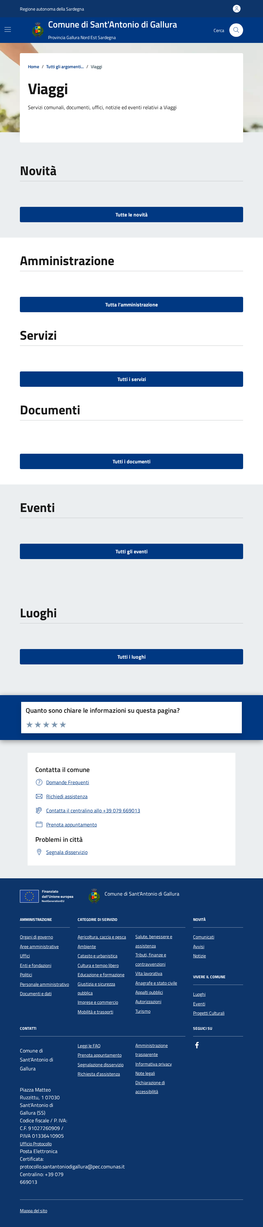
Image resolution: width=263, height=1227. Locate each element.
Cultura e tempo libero (98, 965)
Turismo (142, 1011)
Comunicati (203, 936)
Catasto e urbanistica (97, 955)
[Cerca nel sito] (236, 30)
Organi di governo (36, 936)
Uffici (25, 955)
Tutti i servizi (131, 379)
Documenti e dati (36, 993)
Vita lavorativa (148, 973)
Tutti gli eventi (131, 551)
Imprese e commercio (98, 1002)
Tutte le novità (131, 214)
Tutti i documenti (131, 461)
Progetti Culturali (209, 1013)
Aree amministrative (39, 946)
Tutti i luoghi (131, 657)
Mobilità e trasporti (95, 1011)
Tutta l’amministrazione (131, 304)
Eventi (199, 1003)
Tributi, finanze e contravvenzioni (150, 959)
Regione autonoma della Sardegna (52, 8)
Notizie (199, 955)
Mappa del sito (33, 1210)
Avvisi (198, 946)
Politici (26, 974)
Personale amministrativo (44, 984)
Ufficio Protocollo (36, 1144)
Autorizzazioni (148, 1001)
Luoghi (199, 994)
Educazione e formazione (101, 974)
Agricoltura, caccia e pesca (102, 936)
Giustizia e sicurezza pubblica (96, 988)
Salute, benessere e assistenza (153, 941)
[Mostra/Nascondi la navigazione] (8, 29)
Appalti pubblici (149, 992)
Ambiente (87, 946)
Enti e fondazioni (35, 965)
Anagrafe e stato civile (156, 983)
